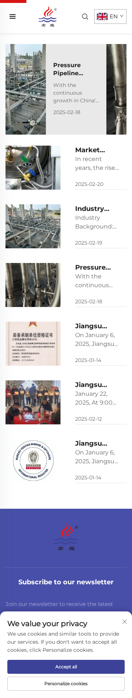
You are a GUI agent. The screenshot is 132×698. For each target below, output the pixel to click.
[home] (47, 15)
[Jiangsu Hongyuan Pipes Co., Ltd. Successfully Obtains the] (33, 344)
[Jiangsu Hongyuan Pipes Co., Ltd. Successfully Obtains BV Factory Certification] (33, 461)
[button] (14, 122)
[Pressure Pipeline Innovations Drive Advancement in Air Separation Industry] (96, 89)
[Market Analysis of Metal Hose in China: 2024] (33, 168)
